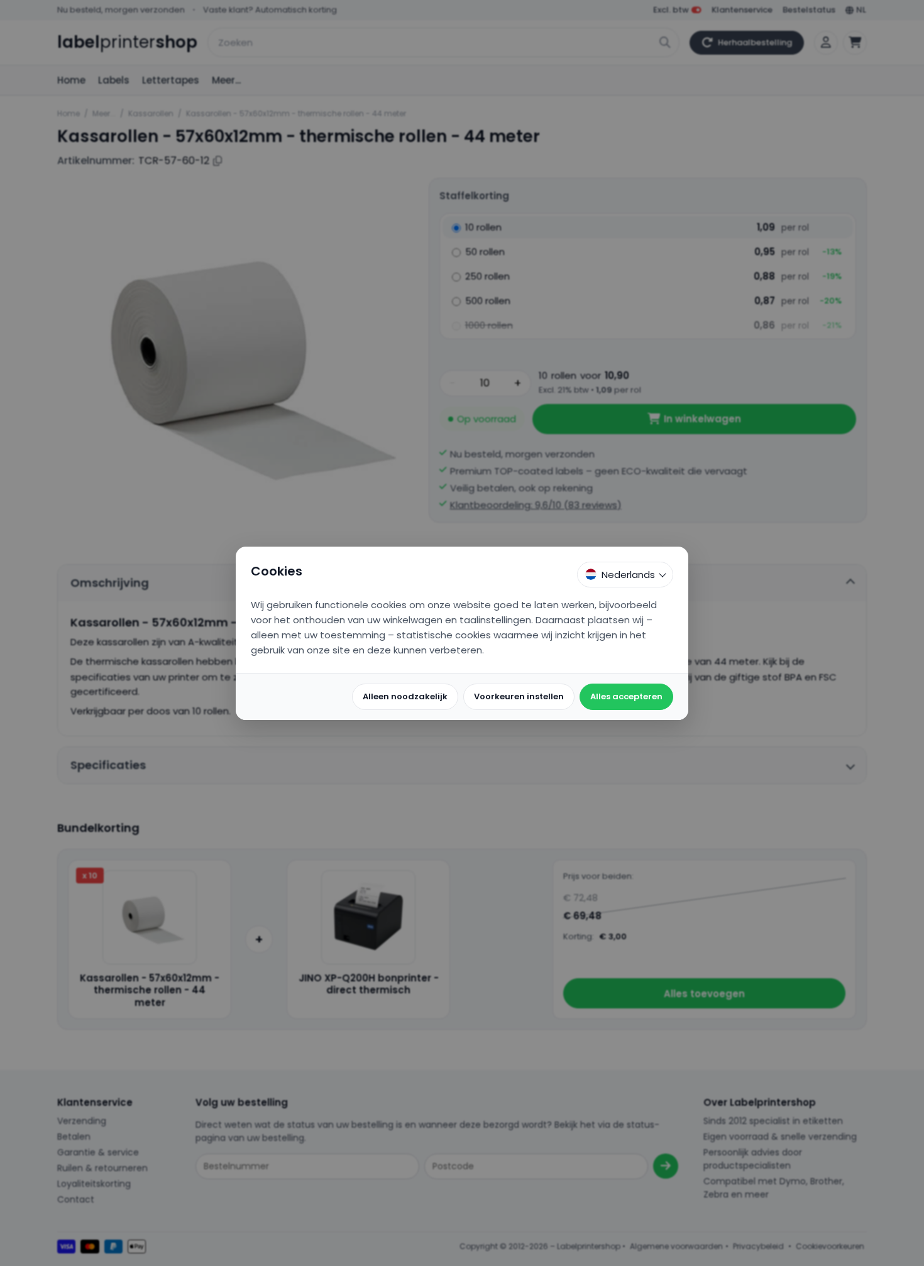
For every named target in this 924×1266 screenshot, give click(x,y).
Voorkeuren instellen (519, 696)
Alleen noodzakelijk (405, 696)
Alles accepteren (626, 696)
